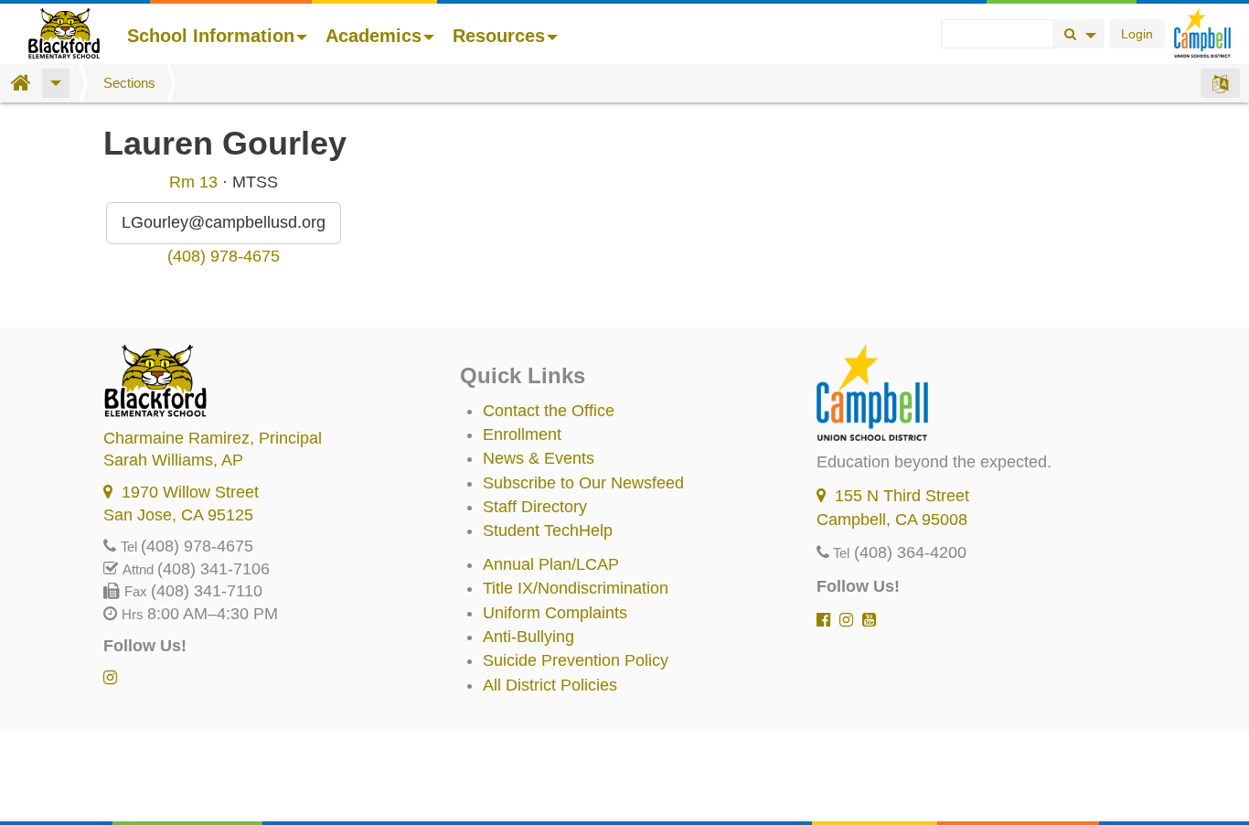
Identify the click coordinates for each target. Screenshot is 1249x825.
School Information (210, 36)
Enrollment (522, 434)
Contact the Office (548, 411)
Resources (499, 36)
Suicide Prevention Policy (575, 660)
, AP (173, 460)
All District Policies (550, 685)
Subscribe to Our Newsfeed (583, 483)
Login (1137, 34)
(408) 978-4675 (223, 256)
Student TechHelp (548, 530)
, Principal (212, 438)
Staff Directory (535, 507)
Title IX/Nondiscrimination (575, 588)
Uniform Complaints (555, 613)
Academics (374, 36)
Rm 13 (193, 182)
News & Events (538, 458)
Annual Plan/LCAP (551, 564)
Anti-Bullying (528, 636)
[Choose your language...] (1220, 83)
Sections (129, 83)
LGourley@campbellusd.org (224, 222)
